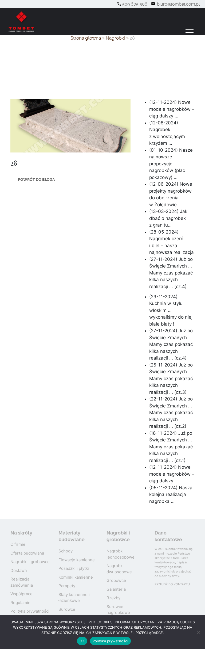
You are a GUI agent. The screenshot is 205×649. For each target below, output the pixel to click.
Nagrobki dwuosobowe (119, 568)
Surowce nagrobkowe (118, 609)
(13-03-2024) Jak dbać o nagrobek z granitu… (168, 218)
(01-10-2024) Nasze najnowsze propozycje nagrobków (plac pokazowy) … (171, 163)
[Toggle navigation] (189, 33)
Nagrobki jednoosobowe (121, 554)
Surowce (66, 609)
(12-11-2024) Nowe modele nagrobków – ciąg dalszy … (171, 109)
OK (82, 641)
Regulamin (20, 602)
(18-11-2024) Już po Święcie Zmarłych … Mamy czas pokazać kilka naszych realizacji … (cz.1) (171, 446)
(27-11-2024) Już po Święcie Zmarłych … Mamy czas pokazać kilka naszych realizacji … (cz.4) (171, 273)
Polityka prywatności (29, 611)
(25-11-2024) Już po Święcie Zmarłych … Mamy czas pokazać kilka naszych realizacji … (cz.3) (171, 378)
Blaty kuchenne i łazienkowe (74, 597)
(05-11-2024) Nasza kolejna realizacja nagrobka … (170, 494)
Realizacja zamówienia (21, 582)
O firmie (17, 544)
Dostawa (18, 570)
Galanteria (116, 589)
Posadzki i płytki (73, 568)
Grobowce (116, 580)
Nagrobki (115, 38)
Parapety (66, 585)
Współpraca (21, 593)
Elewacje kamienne (76, 559)
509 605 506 (134, 4)
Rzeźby (113, 597)
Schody (65, 550)
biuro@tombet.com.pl (178, 4)
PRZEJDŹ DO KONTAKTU (172, 584)
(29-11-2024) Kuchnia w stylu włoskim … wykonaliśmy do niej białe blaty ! (170, 310)
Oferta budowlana (27, 553)
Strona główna (85, 38)
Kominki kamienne (75, 577)
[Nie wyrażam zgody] (198, 632)
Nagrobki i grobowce (30, 561)
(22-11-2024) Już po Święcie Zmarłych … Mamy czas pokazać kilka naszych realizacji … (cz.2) (171, 412)
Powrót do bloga (36, 179)
